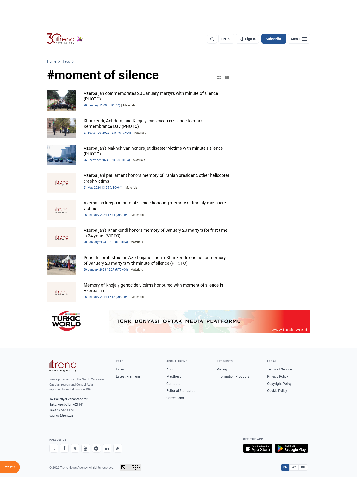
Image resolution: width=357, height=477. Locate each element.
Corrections (175, 398)
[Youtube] (85, 448)
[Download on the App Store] (257, 448)
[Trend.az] (65, 38)
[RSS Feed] (117, 448)
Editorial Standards (180, 391)
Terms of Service (279, 369)
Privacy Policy (277, 376)
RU (303, 467)
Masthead (174, 376)
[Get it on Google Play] (291, 448)
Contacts (173, 384)
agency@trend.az (61, 415)
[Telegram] (96, 448)
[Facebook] (64, 448)
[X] (75, 448)
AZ (294, 467)
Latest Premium (128, 376)
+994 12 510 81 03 (61, 410)
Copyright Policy (279, 384)
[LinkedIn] (107, 448)
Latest (121, 369)
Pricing (222, 369)
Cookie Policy (277, 391)
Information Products (233, 376)
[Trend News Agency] (62, 366)
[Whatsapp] (53, 448)
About (171, 369)
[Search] (212, 39)
